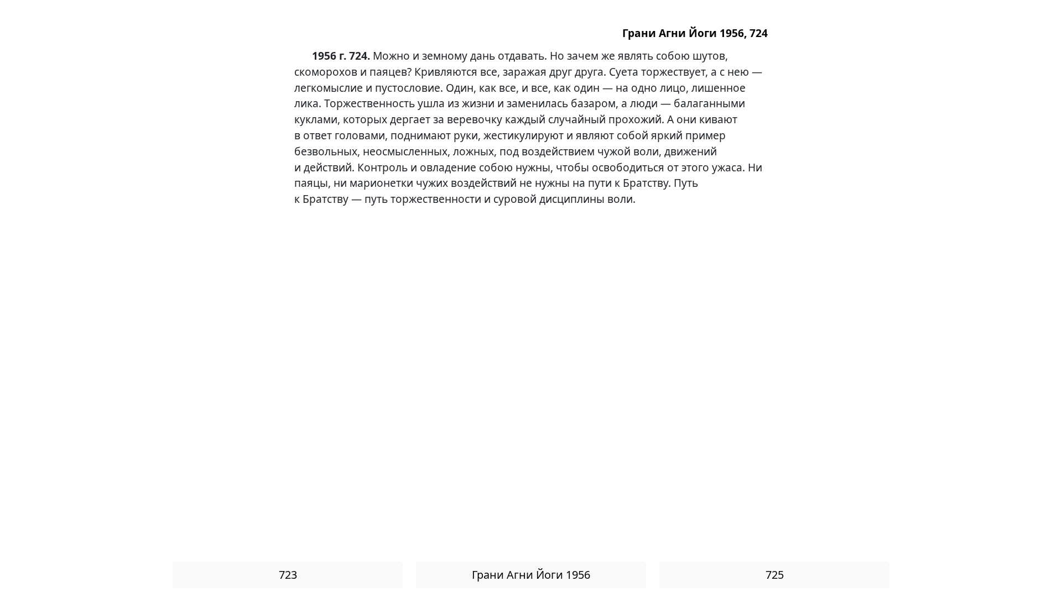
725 (775, 574)
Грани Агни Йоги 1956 (531, 574)
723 (288, 574)
